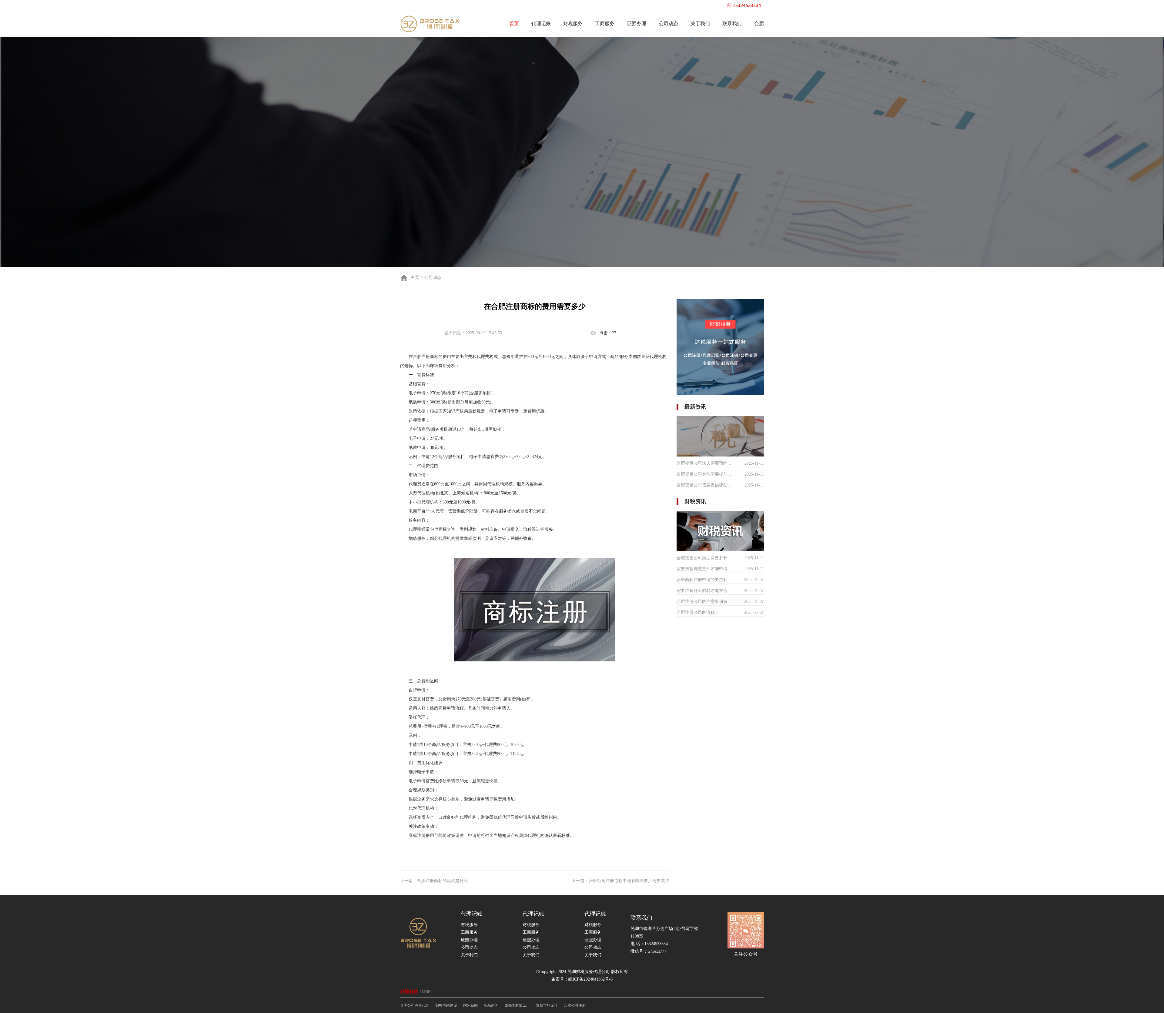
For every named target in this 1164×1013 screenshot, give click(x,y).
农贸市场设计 (547, 1005)
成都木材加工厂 (517, 1005)
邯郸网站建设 (446, 1005)
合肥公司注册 (575, 1005)
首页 (514, 23)
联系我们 (732, 23)
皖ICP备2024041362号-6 (590, 979)
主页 (415, 277)
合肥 (759, 23)
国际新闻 (470, 1005)
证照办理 (636, 23)
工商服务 (604, 23)
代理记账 (541, 23)
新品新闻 (491, 1005)
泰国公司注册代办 (414, 1005)
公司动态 (668, 23)
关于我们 (700, 23)
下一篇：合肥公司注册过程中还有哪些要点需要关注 (620, 880)
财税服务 (573, 23)
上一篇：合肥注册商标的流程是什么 (434, 880)
